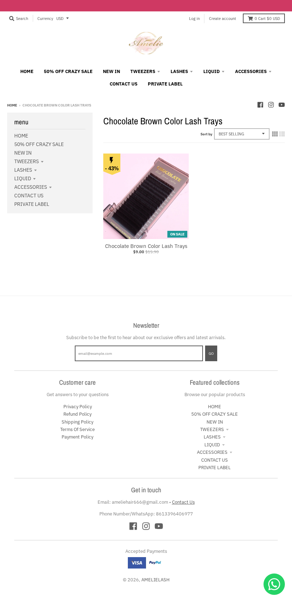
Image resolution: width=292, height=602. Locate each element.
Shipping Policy (77, 422)
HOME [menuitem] (26, 71)
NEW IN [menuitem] (111, 71)
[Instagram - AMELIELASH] (271, 105)
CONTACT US (28, 195)
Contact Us (183, 502)
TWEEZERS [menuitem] (142, 71)
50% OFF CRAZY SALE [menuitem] (68, 71)
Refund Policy (77, 414)
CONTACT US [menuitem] (123, 84)
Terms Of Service (77, 429)
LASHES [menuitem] (179, 71)
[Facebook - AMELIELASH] (260, 105)
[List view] (282, 134)
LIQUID (22, 178)
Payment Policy (77, 437)
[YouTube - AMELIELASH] (281, 105)
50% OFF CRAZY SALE (39, 144)
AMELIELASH (155, 580)
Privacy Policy (77, 407)
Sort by (206, 133)
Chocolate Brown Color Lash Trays (146, 246)
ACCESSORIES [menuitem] (251, 71)
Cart (267, 18)
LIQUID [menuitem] (211, 71)
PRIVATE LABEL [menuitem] (165, 84)
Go (211, 353)
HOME (21, 136)
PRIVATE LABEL (31, 204)
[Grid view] (275, 134)
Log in (194, 18)
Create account (222, 18)
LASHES (23, 170)
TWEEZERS (26, 161)
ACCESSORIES (30, 187)
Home (12, 105)
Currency (45, 18)
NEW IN (23, 153)
